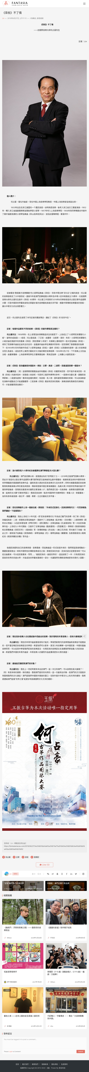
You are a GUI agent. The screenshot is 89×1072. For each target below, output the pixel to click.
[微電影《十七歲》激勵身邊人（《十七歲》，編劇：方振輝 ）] (66, 956)
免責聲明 (64, 1064)
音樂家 (36, 857)
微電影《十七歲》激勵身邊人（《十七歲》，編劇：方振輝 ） (65, 973)
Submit (80, 1051)
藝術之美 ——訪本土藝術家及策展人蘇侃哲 (22, 1016)
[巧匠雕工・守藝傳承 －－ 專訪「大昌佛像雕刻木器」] (66, 1000)
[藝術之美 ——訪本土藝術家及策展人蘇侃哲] (22, 1000)
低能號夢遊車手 (10, 972)
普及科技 (62, 1068)
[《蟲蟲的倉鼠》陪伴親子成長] (66, 912)
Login (10, 1051)
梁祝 (26, 857)
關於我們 (25, 1064)
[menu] (84, 4)
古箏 (17, 857)
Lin (3, 18)
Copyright (31, 1068)
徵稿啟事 (45, 1064)
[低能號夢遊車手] (22, 956)
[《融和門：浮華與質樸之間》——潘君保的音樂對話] (22, 912)
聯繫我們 (35, 1064)
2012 (39, 1068)
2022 (43, 1068)
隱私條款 (54, 1064)
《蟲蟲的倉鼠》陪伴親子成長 (59, 927)
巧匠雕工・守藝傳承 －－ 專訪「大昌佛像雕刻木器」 (65, 1017)
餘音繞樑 (40, 18)
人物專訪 (33, 18)
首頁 (17, 1064)
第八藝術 (7, 946)
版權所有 (23, 1068)
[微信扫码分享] (48, 874)
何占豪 (8, 857)
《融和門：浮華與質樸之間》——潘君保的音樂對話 (22, 928)
